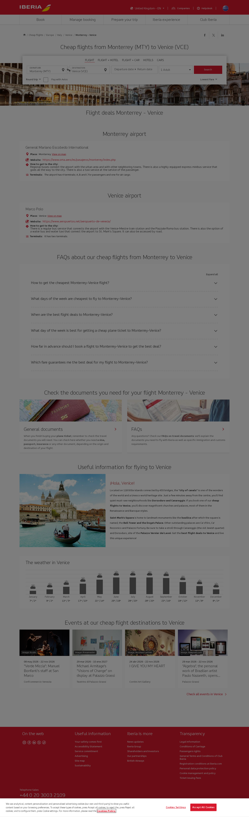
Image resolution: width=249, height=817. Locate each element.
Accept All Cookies (203, 807)
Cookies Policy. (106, 810)
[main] (124, 807)
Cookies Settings (176, 807)
